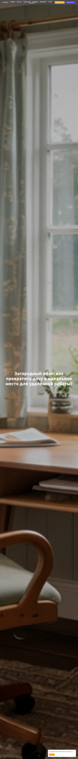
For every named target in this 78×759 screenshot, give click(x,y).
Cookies (72, 751)
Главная (12, 1)
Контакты (32, 3)
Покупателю (27, 1)
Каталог (19, 1)
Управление (43, 1)
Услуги (50, 1)
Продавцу (35, 1)
